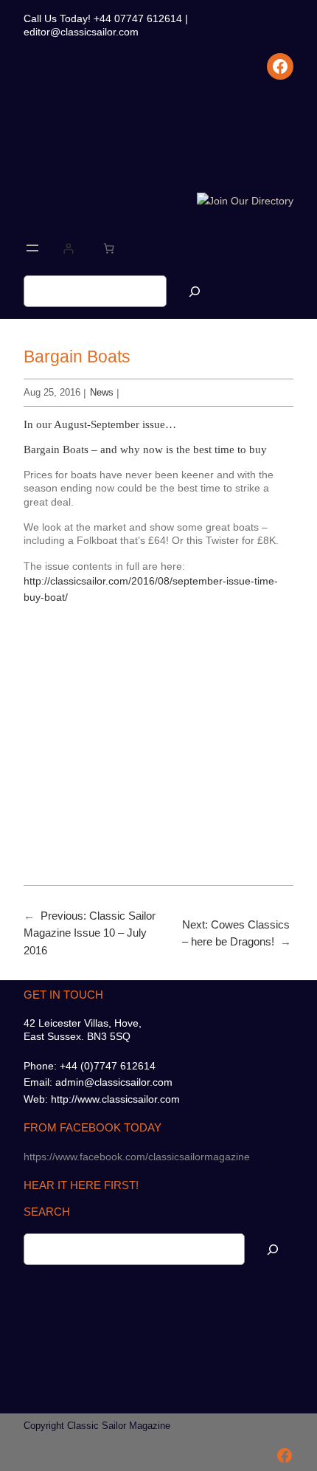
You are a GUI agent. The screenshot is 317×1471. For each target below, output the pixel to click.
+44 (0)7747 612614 (108, 1066)
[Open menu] (32, 248)
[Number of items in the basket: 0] (109, 248)
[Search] (194, 291)
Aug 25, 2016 (52, 392)
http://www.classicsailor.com (115, 1099)
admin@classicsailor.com (114, 1082)
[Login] (68, 248)
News (102, 392)
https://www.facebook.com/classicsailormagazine (137, 1156)
